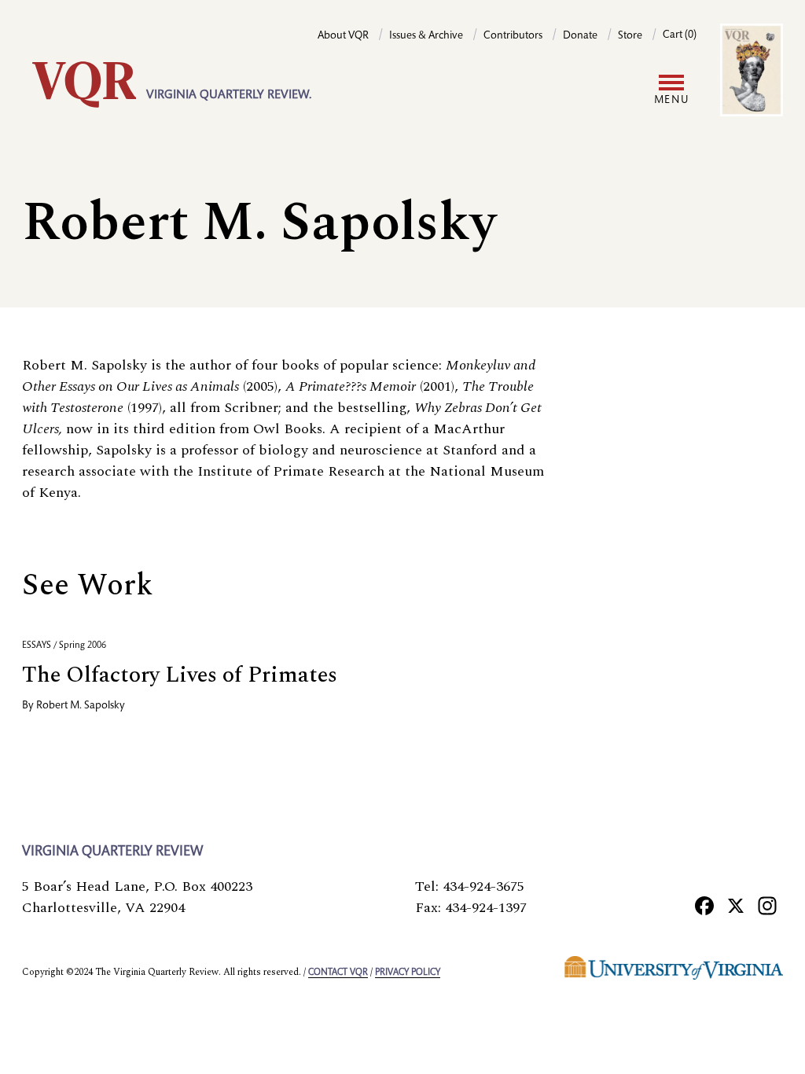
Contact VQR (338, 972)
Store (630, 36)
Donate (580, 36)
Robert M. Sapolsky (80, 706)
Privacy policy (407, 972)
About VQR (343, 36)
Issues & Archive (426, 36)
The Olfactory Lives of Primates (179, 675)
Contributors (512, 36)
